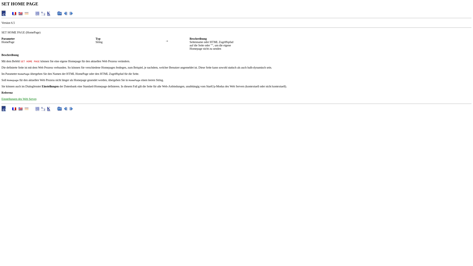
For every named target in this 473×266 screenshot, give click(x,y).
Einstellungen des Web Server (18, 98)
